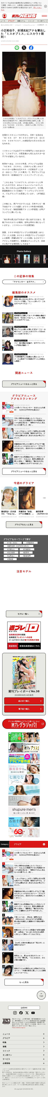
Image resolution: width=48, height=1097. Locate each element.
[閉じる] (45, 6)
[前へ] (1, 259)
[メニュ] (44, 16)
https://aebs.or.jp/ (18, 1027)
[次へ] (47, 259)
